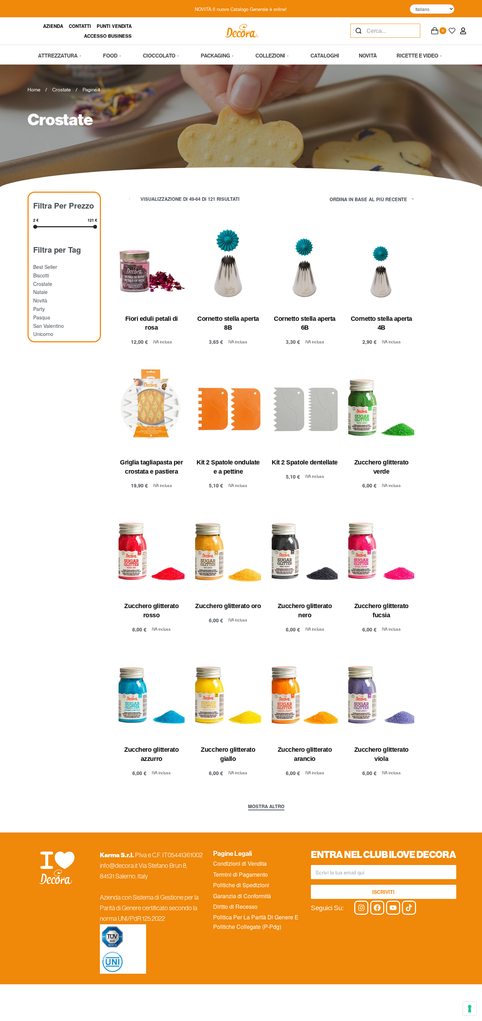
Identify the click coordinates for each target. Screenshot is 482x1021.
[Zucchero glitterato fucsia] (381, 548)
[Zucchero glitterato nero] (305, 548)
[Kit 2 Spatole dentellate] (305, 405)
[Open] (452, 31)
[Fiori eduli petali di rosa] (152, 261)
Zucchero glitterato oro (228, 605)
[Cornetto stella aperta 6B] (305, 261)
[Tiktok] (409, 908)
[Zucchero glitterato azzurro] (152, 692)
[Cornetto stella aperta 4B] (381, 261)
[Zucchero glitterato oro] (228, 548)
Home (34, 89)
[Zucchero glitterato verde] (381, 405)
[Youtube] (393, 908)
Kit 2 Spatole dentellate (304, 462)
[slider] (35, 226)
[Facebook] (377, 908)
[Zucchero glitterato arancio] (305, 692)
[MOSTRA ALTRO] (266, 807)
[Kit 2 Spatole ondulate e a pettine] (228, 405)
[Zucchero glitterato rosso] (152, 548)
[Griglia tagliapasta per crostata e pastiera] (152, 405)
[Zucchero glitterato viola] (381, 692)
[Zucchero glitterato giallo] (228, 692)
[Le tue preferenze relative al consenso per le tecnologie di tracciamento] (469, 1008)
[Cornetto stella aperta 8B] (228, 261)
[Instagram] (361, 908)
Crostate (61, 89)
